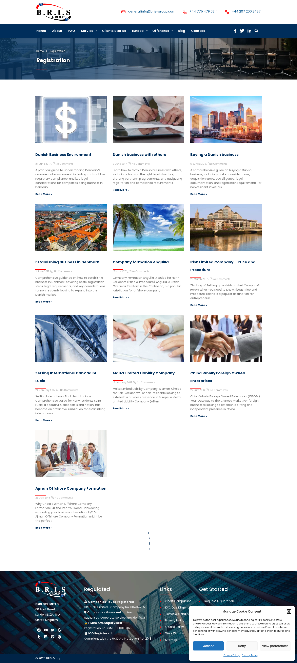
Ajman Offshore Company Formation (70, 488)
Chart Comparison (178, 601)
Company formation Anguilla (141, 262)
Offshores (160, 30)
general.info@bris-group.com (151, 11)
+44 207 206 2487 (246, 11)
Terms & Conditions (179, 614)
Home (41, 30)
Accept (208, 646)
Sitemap (171, 640)
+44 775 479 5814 (204, 11)
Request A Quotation (219, 601)
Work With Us (174, 633)
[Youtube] (45, 629)
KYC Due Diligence (178, 607)
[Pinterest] (59, 636)
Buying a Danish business (214, 154)
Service (87, 30)
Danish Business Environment (63, 154)
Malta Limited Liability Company (144, 373)
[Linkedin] (45, 636)
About (57, 30)
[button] (289, 612)
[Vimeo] (52, 636)
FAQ (71, 30)
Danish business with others (139, 154)
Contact (198, 30)
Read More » (43, 194)
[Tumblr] (38, 636)
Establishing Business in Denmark (67, 262)
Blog (181, 30)
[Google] (59, 629)
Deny (242, 646)
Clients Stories (114, 30)
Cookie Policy (231, 655)
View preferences (275, 646)
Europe (138, 30)
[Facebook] (38, 629)
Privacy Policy (250, 655)
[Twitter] (52, 629)
